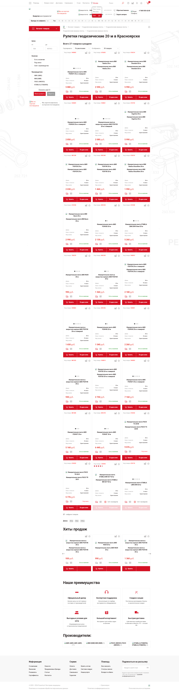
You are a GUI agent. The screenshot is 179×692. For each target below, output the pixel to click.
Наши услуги (85, 672)
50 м (76, 521)
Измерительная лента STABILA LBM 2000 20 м (136, 484)
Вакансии (32, 669)
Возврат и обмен (107, 672)
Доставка (59, 3)
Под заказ (37, 62)
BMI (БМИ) (37, 78)
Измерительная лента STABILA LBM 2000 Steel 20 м (136, 225)
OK (148, 668)
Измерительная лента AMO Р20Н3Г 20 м (77, 433)
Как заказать (106, 666)
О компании (33, 666)
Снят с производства (41, 66)
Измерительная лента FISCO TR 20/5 (77, 478)
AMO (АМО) (38, 75)
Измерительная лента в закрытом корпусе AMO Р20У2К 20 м (107, 277)
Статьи (47, 672)
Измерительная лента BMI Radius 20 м (106, 67)
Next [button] (150, 553)
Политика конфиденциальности (98, 688)
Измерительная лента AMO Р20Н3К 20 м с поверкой (136, 328)
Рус (54, 21)
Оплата (72, 666)
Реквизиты (33, 672)
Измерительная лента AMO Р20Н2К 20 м (106, 225)
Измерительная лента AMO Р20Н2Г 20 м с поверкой (136, 381)
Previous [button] (63, 553)
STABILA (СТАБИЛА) (41, 85)
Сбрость (51, 94)
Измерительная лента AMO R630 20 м (77, 276)
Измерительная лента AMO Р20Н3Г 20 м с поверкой (77, 73)
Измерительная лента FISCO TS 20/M (136, 428)
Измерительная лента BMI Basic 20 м (77, 220)
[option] (77, 554)
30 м (71, 521)
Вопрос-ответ (49, 3)
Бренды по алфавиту (38, 21)
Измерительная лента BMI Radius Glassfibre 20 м (136, 170)
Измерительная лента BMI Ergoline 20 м (136, 118)
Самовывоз (69, 3)
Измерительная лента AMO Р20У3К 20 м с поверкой (136, 270)
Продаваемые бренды (52, 669)
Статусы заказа (106, 669)
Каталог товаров (74, 27)
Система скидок (86, 669)
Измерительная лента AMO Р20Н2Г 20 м (106, 433)
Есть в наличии (39, 59)
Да (99, 15)
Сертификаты (33, 675)
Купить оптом (85, 666)
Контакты (86, 3)
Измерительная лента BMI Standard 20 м (136, 67)
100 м (82, 521)
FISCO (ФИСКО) (39, 81)
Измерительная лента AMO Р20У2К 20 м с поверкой (106, 375)
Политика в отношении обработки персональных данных (48, 688)
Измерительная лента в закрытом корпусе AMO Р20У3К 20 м (77, 382)
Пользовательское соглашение (139, 688)
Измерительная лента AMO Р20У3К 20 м (106, 170)
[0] (147, 3)
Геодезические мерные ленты (92, 27)
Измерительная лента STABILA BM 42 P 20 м (106, 481)
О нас (79, 3)
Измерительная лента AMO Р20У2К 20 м (77, 170)
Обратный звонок (122, 10)
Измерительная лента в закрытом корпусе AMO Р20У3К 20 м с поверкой (77, 329)
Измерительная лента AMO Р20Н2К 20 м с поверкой (77, 123)
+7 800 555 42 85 (144, 10)
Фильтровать (40, 94)
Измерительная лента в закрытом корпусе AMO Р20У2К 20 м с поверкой (107, 124)
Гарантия (73, 675)
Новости (47, 666)
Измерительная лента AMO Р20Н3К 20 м (106, 328)
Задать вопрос (121, 14)
